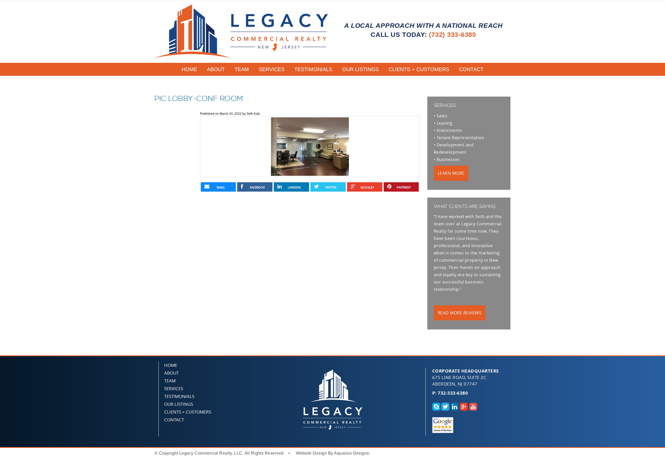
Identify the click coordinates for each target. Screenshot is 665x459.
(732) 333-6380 (452, 34)
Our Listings (360, 69)
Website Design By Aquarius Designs (332, 453)
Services (271, 69)
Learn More (451, 173)
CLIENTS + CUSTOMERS (419, 69)
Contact (471, 69)
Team (242, 69)
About (216, 69)
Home (189, 69)
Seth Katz (253, 114)
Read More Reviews (459, 313)
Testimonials (313, 69)
